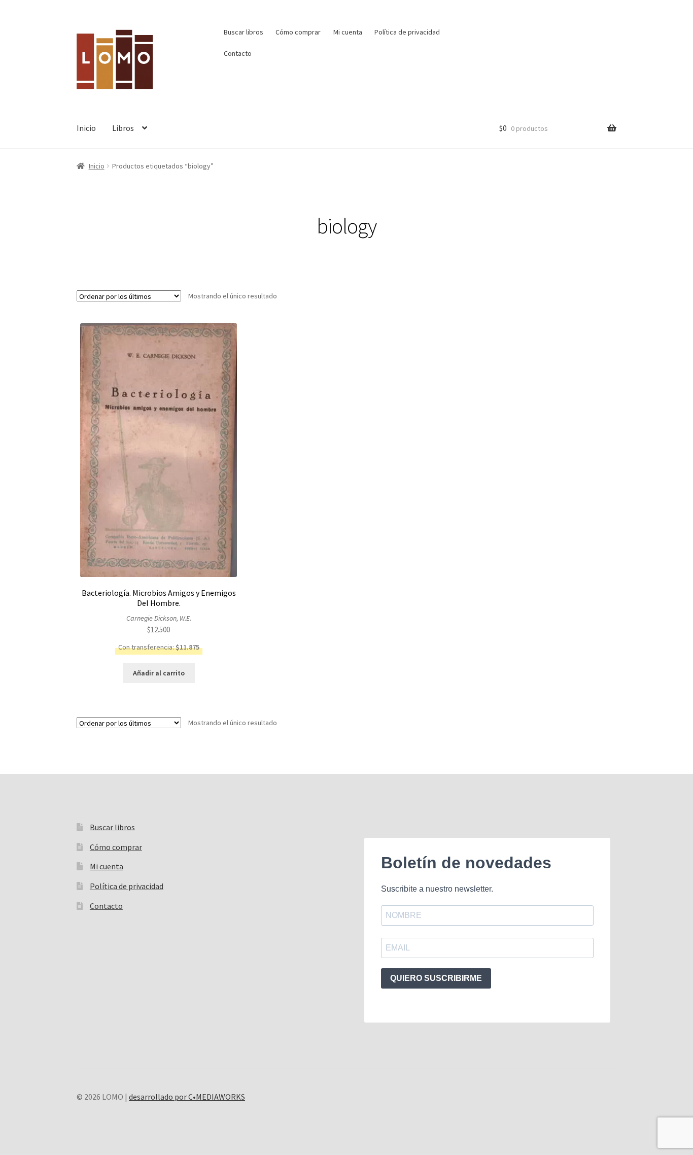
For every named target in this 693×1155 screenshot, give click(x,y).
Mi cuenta (347, 32)
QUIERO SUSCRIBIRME (436, 978)
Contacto (238, 53)
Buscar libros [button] (243, 32)
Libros (123, 128)
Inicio (86, 128)
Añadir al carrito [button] (159, 672)
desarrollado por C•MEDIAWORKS (187, 1097)
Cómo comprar (298, 32)
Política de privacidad (407, 32)
